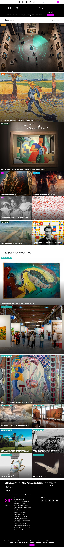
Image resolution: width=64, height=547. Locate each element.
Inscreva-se (32, 290)
